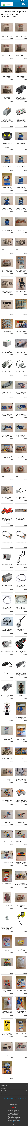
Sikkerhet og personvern (20, 1098)
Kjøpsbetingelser (10, 1098)
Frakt (4, 1098)
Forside (2, 8)
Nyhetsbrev (14, 1101)
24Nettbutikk (16, 1124)
